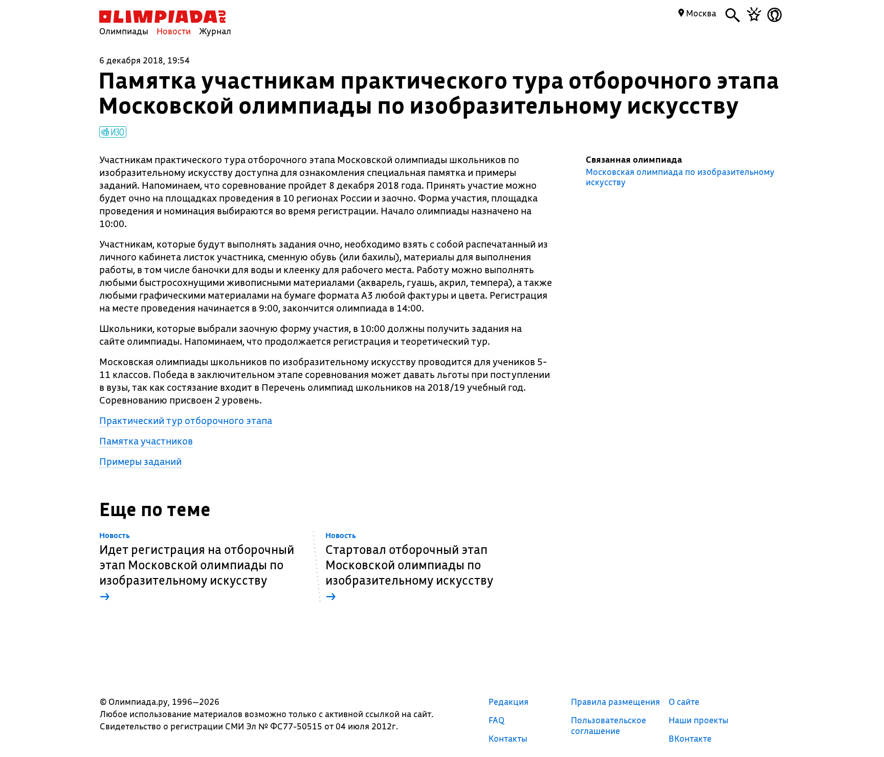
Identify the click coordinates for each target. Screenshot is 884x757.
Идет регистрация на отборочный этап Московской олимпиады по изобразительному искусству (196, 567)
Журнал (215, 31)
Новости (174, 31)
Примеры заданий (140, 461)
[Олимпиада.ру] (162, 17)
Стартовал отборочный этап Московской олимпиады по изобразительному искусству (409, 567)
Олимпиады (123, 31)
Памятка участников (146, 441)
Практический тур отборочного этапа (185, 420)
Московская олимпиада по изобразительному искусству (680, 177)
